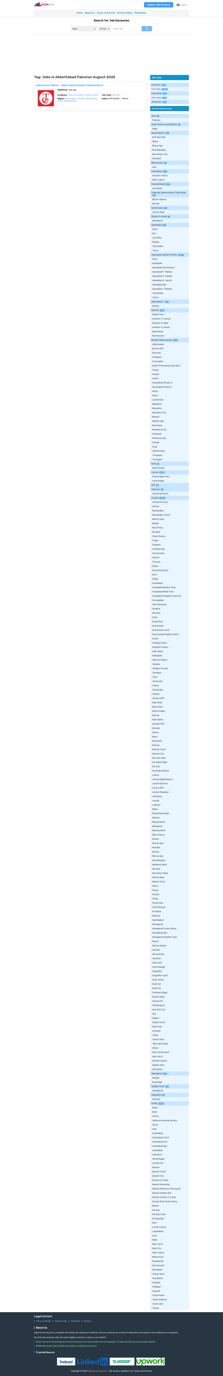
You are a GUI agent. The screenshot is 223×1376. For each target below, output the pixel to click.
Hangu (155, 370)
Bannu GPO (157, 348)
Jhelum (156, 694)
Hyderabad (157, 1133)
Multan (155, 839)
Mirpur (155, 141)
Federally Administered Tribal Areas (169, 193)
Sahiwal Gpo (158, 954)
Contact (87, 1321)
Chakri (155, 540)
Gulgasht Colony (160, 647)
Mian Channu (158, 835)
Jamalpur (156, 672)
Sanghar (156, 1282)
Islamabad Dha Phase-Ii (163, 267)
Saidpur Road (160, 1086)
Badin (155, 1107)
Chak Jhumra (158, 536)
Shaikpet (156, 1287)
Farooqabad (158, 600)
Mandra (156, 817)
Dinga (155, 579)
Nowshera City (159, 429)
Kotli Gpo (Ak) (158, 137)
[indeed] (66, 1364)
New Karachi (158, 336)
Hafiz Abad (157, 651)
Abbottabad (158, 344)
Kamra (155, 732)
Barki (154, 1112)
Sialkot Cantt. (159, 1022)
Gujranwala (159, 208)
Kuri (154, 233)
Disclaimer (140, 13)
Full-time (116, 95)
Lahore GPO (158, 788)
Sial (154, 1014)
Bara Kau (156, 353)
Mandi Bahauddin (160, 813)
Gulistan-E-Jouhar (161, 319)
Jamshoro (157, 1154)
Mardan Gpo (158, 421)
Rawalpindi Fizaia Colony (164, 928)
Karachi (158, 310)
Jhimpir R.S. (158, 1163)
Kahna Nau (157, 707)
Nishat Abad (158, 877)
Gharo (155, 1124)
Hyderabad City (159, 1142)
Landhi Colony (159, 1227)
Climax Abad (158, 212)
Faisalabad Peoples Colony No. (166, 596)
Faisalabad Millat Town (163, 591)
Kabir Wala (157, 702)
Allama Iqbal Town (161, 476)
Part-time (159, 97)
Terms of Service (106, 13)
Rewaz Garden (159, 945)
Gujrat (155, 638)
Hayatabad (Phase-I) (162, 382)
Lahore (157, 472)
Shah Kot (156, 984)
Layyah (155, 800)
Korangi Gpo (158, 1218)
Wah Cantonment (160, 1052)
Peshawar (157, 434)
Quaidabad (157, 1278)
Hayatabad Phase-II (161, 387)
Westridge (157, 1082)
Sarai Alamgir (158, 967)
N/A (155, 485)
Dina (154, 574)
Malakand (156, 404)
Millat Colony (158, 180)
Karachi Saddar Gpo (161, 1193)
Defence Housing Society (164, 1120)
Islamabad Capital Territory (167, 255)
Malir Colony (158, 1252)
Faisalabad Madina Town (164, 587)
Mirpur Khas (158, 1257)
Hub (154, 167)
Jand (154, 677)
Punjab (158, 498)
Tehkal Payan (158, 451)
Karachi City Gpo (160, 1180)
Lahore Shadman (160, 792)
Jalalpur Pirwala (160, 668)
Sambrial (156, 958)
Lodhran (156, 805)
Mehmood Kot (158, 830)
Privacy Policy (125, 13)
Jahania (156, 664)
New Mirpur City (160, 154)
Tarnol (155, 250)
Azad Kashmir (160, 133)
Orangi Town (158, 1274)
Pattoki (155, 894)
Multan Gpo (157, 843)
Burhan (156, 203)
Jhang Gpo (157, 690)
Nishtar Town (158, 881)
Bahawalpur (158, 510)
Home (80, 13)
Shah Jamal (158, 980)
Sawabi (155, 442)
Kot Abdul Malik (159, 762)
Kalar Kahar (157, 719)
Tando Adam (158, 1295)
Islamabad (157, 188)
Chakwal (156, 545)
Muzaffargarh (158, 860)
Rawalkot (156, 158)
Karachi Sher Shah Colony (164, 1201)
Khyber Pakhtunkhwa (66, 101)
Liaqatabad (157, 1231)
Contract (158, 85)
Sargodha (157, 971)
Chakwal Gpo (158, 549)
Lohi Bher (157, 237)
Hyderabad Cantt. (161, 1137)
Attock (155, 506)
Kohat (155, 395)
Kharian (156, 745)
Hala (154, 1129)
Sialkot (155, 1018)
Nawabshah (158, 1261)
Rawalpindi (157, 220)
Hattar (155, 378)
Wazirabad (157, 1069)
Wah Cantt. (157, 1056)
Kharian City (158, 753)
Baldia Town (158, 314)
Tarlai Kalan (157, 246)
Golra (154, 229)
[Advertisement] (111, 55)
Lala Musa (157, 796)
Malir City (156, 1248)
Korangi (156, 1210)
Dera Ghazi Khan (160, 570)
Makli (154, 1240)
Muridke (156, 847)
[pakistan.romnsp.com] (44, 6)
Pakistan (156, 120)
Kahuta (155, 715)
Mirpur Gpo (157, 145)
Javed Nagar (158, 1159)
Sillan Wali (157, 1026)
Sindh (157, 1103)
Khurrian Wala (159, 758)
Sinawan (156, 1031)
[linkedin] (92, 1364)
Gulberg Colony (159, 643)
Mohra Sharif (158, 468)
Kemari (155, 1206)
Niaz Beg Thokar (160, 873)
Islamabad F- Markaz (162, 272)
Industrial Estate (160, 493)
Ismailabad (157, 1150)
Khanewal (157, 741)
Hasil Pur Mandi (159, 660)
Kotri (154, 1223)
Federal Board (160, 184)
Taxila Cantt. (158, 1039)
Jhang (155, 685)
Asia (155, 116)
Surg (154, 446)
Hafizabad (157, 655)
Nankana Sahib (159, 864)
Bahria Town (158, 519)
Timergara (157, 459)
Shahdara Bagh (159, 992)
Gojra (154, 617)
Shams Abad (158, 997)
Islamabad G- (160, 301)
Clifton (155, 1116)
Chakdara (157, 357)
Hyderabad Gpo (159, 1146)
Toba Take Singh (160, 1043)
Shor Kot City (158, 1009)
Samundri (157, 962)
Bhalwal (156, 532)
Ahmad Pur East (160, 502)
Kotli (155, 464)
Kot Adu (156, 766)
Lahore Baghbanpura (162, 779)
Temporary (159, 102)
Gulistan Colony (160, 175)
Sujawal (156, 1291)
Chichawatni (158, 553)
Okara (155, 886)
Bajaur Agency (159, 199)
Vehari (155, 1048)
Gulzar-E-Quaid (160, 216)
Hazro (155, 391)
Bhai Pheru (157, 527)
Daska (155, 566)
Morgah (156, 1078)
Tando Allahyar (159, 1299)
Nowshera (157, 425)
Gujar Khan (157, 621)
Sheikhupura (158, 1005)
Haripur (155, 374)
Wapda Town (158, 1065)
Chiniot (155, 557)
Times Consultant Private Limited (83, 95)
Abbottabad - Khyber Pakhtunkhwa (81, 98)
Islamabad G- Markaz (162, 276)
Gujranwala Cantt (161, 630)
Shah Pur (156, 988)
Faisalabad (159, 171)
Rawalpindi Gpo (159, 933)
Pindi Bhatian (158, 907)
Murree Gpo (157, 856)
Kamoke (156, 728)
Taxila (155, 1035)
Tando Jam (157, 1304)
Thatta (155, 1308)
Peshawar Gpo (159, 438)
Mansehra (157, 408)
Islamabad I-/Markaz (162, 289)
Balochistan (159, 163)
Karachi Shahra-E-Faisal (164, 1197)
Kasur (155, 736)
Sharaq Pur (157, 1001)
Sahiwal (156, 950)
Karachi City (158, 1176)
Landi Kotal (157, 400)
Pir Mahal (156, 911)
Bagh (154, 128)
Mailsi (155, 809)
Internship (159, 93)
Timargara (157, 455)
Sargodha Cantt (160, 975)
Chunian (156, 562)
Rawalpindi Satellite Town (164, 937)
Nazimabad (157, 331)
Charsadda (157, 361)
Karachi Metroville (160, 1184)
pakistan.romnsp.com (97, 1371)
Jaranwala (157, 681)
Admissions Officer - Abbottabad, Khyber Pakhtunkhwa (69, 85)
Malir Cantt (157, 1244)
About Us (90, 13)
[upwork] (150, 1364)
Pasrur (155, 890)
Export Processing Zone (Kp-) (166, 365)
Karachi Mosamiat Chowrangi (166, 1188)
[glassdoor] (122, 1364)
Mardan (156, 417)
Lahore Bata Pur (160, 783)
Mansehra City (159, 412)
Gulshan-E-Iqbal (160, 323)
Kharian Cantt (159, 749)
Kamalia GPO (158, 724)
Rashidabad (158, 920)
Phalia (155, 898)
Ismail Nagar (158, 481)
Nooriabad (157, 1269)
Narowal (156, 869)
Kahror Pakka (158, 711)
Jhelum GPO (158, 698)
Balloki (155, 523)
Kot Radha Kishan (160, 771)
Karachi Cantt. (159, 1171)
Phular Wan (157, 903)
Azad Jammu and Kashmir (165, 124)
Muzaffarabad (159, 150)
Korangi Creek (159, 1214)
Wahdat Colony (159, 1061)
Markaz (155, 242)
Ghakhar (156, 608)
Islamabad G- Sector (162, 280)
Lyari (154, 1235)
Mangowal (157, 826)
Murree (155, 852)
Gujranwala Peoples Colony (165, 634)
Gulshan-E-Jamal (160, 327)
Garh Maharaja (159, 604)
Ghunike (156, 613)
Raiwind (156, 916)
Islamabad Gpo (159, 284)
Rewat (155, 941)
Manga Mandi (158, 822)
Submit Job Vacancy (158, 4)
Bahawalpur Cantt (161, 515)
